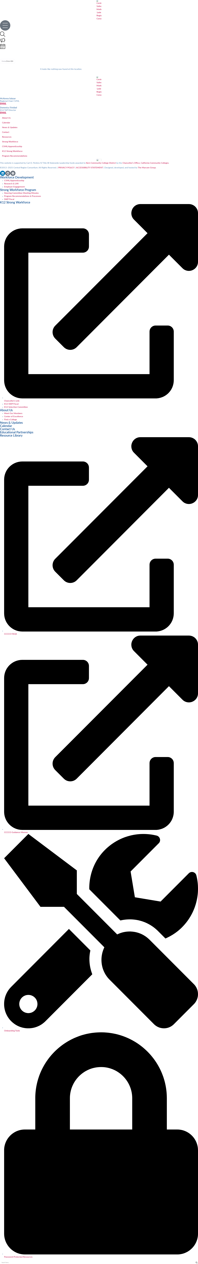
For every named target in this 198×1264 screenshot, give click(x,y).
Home (4, 61)
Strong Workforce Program (18, 190)
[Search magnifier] (196, 1262)
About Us (6, 118)
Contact (5, 132)
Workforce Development (17, 177)
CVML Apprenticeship (12, 146)
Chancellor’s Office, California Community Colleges (146, 163)
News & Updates (9, 127)
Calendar (6, 123)
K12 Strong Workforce (12, 151)
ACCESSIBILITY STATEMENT (89, 168)
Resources (6, 137)
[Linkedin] (2, 173)
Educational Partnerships (16, 432)
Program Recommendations (14, 156)
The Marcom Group (147, 168)
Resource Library (11, 435)
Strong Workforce (10, 142)
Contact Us (7, 429)
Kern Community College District (101, 163)
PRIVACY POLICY (66, 168)
